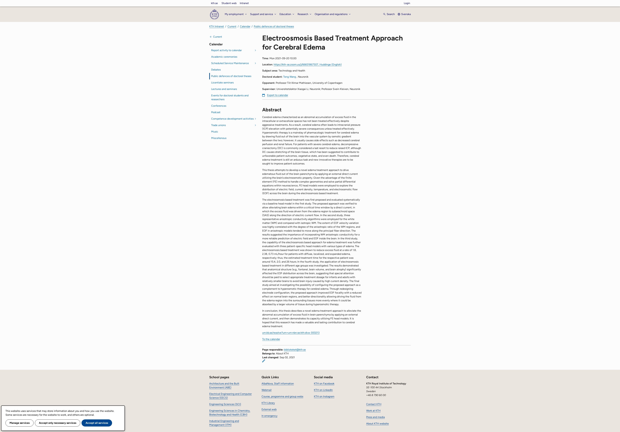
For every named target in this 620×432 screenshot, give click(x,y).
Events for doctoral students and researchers (229, 97)
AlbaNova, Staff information (278, 383)
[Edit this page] (263, 360)
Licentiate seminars (222, 82)
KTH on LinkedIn (323, 389)
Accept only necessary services (57, 422)
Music (214, 131)
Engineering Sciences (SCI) (225, 404)
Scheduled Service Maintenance (230, 63)
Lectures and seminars (224, 89)
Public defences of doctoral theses (274, 26)
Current (231, 26)
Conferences (218, 105)
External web (269, 409)
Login (407, 3)
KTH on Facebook (324, 383)
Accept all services (97, 422)
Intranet (244, 3)
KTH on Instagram (324, 396)
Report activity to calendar (226, 50)
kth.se (214, 3)
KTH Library (268, 402)
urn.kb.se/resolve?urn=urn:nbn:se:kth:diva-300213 (291, 332)
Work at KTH (373, 410)
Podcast (215, 112)
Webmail (267, 389)
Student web (229, 3)
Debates (216, 69)
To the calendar (271, 339)
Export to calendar (277, 95)
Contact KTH (373, 404)
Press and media (375, 417)
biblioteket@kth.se (295, 349)
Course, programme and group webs (282, 396)
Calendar (245, 26)
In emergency (269, 415)
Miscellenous (218, 138)
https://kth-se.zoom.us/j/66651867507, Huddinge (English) (308, 64)
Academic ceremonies (224, 56)
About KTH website (377, 423)
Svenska (406, 14)
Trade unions (218, 125)
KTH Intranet (216, 26)
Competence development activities (232, 118)
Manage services (20, 422)
